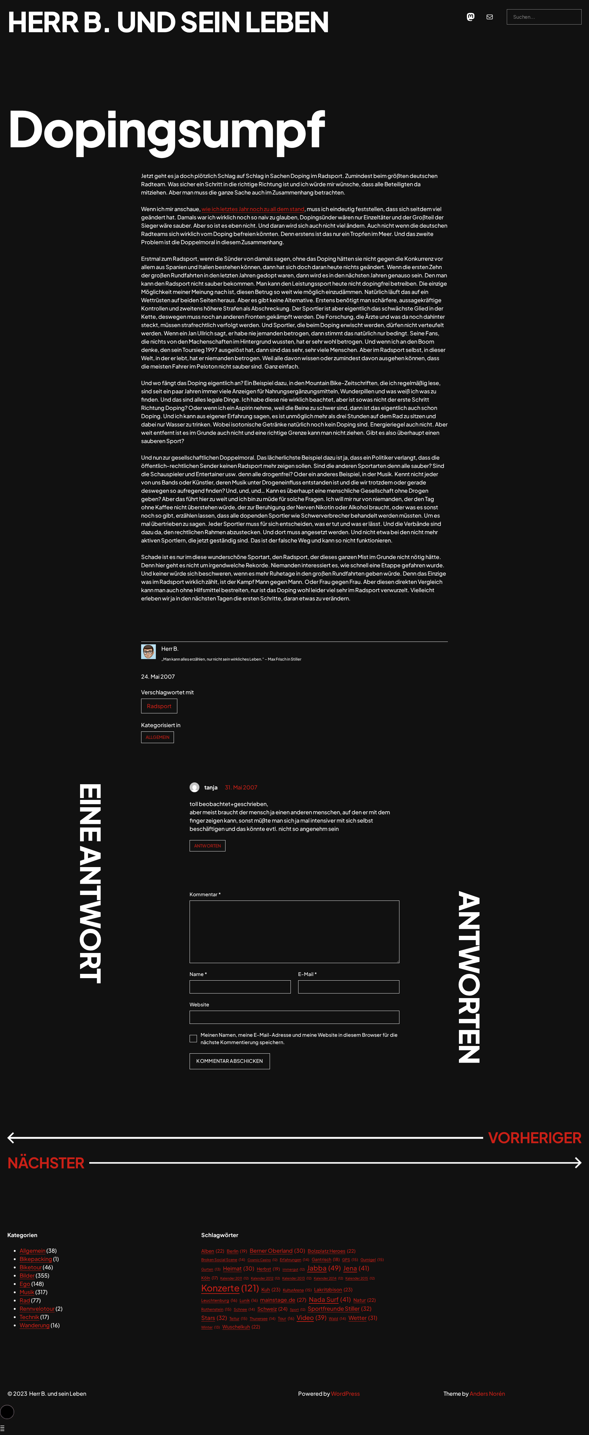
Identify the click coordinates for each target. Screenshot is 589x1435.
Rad (25, 1300)
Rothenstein (216, 1309)
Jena (356, 1268)
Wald (337, 1318)
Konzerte (230, 1288)
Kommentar (205, 894)
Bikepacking (36, 1258)
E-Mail (307, 974)
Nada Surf (330, 1299)
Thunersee (262, 1318)
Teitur (238, 1318)
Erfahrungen (294, 1259)
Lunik (249, 1300)
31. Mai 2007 (241, 787)
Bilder (27, 1275)
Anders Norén (487, 1393)
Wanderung (35, 1325)
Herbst (268, 1268)
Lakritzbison (333, 1289)
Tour (286, 1318)
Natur (364, 1300)
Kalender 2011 (234, 1278)
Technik (29, 1316)
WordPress (345, 1393)
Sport (297, 1309)
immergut (294, 1269)
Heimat (238, 1268)
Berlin (237, 1251)
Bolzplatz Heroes (332, 1251)
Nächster (45, 1162)
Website (199, 1004)
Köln (209, 1277)
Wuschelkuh (241, 1326)
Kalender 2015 (360, 1278)
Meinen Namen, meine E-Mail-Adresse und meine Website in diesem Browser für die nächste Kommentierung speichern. (299, 1038)
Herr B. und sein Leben (168, 21)
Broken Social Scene (223, 1259)
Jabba (324, 1267)
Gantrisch (326, 1259)
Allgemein (157, 737)
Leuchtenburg (219, 1300)
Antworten (207, 845)
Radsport (159, 705)
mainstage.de (283, 1299)
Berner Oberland (277, 1250)
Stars (214, 1317)
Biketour (31, 1267)
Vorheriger (535, 1137)
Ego (25, 1283)
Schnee (244, 1309)
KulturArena (297, 1289)
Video (311, 1317)
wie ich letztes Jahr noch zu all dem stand (253, 208)
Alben (212, 1251)
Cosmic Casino (262, 1260)
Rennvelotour (37, 1308)
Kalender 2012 (265, 1278)
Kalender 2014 (328, 1278)
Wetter (362, 1317)
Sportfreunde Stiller (339, 1308)
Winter (210, 1327)
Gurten (211, 1269)
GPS (350, 1259)
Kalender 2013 (296, 1278)
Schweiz (272, 1309)
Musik (27, 1291)
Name (198, 974)
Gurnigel (372, 1259)
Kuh (270, 1289)
